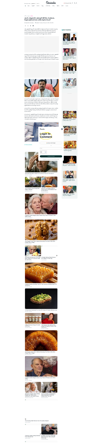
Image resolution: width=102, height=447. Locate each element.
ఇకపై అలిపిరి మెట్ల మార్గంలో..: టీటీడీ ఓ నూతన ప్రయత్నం (69, 135)
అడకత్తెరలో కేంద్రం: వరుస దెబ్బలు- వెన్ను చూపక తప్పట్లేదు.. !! (69, 195)
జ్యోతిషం (58, 5)
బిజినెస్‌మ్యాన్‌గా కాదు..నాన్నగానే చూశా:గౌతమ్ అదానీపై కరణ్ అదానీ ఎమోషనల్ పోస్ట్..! (69, 43)
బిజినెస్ (62, 5)
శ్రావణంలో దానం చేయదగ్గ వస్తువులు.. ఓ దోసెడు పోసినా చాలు (69, 120)
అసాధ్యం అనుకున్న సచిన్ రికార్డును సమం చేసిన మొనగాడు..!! (69, 87)
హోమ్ (25, 16)
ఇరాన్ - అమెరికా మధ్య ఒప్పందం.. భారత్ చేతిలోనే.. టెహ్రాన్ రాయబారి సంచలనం (69, 180)
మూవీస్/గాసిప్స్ (48, 5)
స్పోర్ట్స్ (42, 5)
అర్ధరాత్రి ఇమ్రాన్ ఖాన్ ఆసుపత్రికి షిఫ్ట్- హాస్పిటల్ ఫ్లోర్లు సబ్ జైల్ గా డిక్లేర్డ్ (69, 72)
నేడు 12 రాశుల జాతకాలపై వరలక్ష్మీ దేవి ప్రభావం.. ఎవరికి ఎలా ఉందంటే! (69, 165)
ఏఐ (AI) (67, 5)
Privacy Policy (57, 159)
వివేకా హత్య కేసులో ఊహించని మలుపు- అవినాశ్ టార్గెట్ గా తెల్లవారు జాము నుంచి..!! (69, 58)
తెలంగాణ (38, 5)
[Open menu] (25, 5)
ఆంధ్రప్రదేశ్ (33, 5)
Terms (53, 159)
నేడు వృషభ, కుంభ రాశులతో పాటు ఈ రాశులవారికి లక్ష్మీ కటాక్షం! (69, 150)
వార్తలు (28, 5)
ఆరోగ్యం (53, 5)
